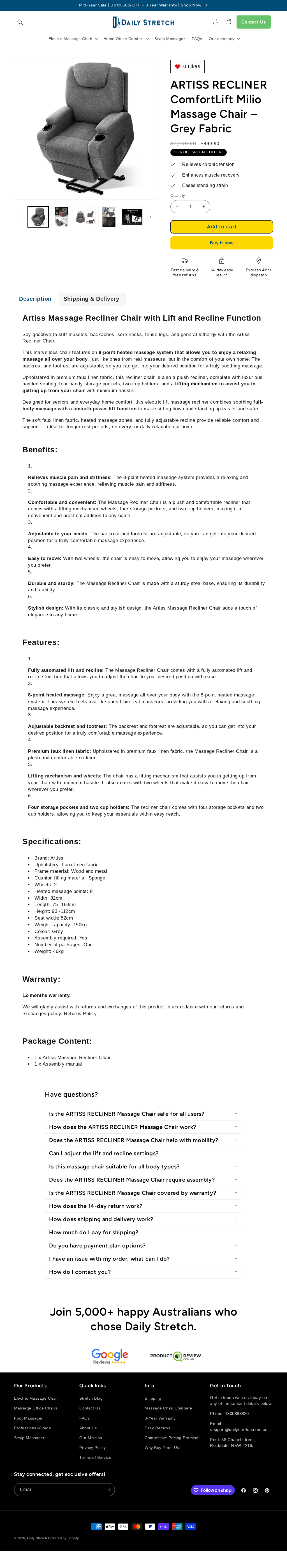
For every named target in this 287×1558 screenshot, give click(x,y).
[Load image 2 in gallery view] (61, 217)
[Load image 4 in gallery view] (108, 217)
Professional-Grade (32, 1428)
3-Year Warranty (160, 1418)
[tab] (36, 299)
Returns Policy (80, 1013)
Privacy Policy (92, 1447)
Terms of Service (95, 1457)
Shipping (153, 1398)
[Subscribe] (108, 1489)
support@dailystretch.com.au (239, 1429)
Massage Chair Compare (168, 1408)
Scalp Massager (29, 1438)
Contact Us (253, 22)
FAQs (84, 1418)
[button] (20, 22)
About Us (88, 1428)
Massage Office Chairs (35, 1408)
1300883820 (237, 1413)
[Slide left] (20, 217)
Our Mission (90, 1438)
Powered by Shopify (63, 1538)
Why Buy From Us (162, 1447)
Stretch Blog (91, 1398)
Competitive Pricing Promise (171, 1438)
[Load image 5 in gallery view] (132, 217)
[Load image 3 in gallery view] (85, 217)
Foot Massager (28, 1418)
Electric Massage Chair (36, 1398)
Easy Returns (157, 1428)
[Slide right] (150, 217)
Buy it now (222, 242)
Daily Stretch (37, 1538)
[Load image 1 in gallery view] (38, 217)
